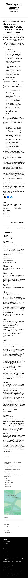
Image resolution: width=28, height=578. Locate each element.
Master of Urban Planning (8, 565)
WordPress (14, 575)
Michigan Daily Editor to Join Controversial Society (7, 212)
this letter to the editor (16, 89)
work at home (10, 187)
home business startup (13, 191)
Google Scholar (6, 551)
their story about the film (7, 122)
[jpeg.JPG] (8, 180)
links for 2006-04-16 (20, 228)
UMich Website (6, 545)
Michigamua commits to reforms (17, 81)
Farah (4, 272)
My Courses (6, 478)
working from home (13, 188)
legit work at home (11, 185)
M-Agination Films (16, 118)
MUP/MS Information (8, 471)
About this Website (6, 541)
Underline (19, 575)
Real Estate (20, 475)
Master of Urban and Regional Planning (12, 469)
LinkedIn (4, 553)
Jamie (4, 291)
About (6, 457)
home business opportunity (10, 182)
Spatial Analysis (7, 476)
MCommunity (5, 555)
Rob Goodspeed (17, 31)
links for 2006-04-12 (7, 228)
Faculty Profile (6, 543)
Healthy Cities (14, 475)
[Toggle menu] (14, 13)
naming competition (9, 173)
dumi (4, 264)
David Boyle (5, 235)
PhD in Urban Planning (8, 473)
